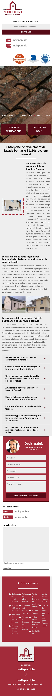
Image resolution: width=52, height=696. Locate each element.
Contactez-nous (39, 129)
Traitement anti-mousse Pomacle (24, 609)
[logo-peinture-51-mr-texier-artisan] (12, 9)
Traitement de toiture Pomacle (24, 598)
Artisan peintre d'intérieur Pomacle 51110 (34, 622)
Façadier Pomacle (34, 612)
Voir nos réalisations (13, 129)
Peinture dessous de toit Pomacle (14, 630)
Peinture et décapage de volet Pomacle (24, 623)
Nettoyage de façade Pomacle (14, 598)
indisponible (20, 40)
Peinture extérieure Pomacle (14, 608)
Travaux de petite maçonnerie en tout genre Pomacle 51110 (44, 616)
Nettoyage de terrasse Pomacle (14, 618)
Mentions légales (26, 689)
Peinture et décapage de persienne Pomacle (34, 600)
